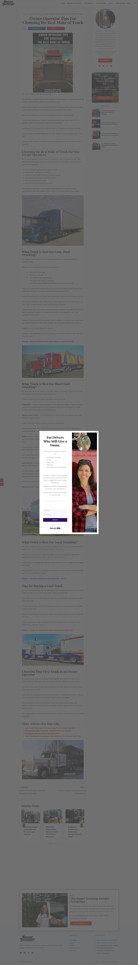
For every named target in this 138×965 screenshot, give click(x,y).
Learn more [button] (73, 4)
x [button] (136, 1)
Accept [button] (133, 4)
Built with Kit (55, 528)
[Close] (96, 433)
